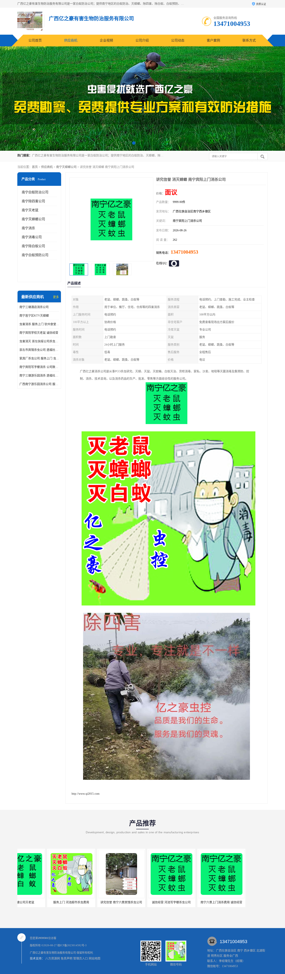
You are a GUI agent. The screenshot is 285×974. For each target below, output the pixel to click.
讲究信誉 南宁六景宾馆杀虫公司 (62, 902)
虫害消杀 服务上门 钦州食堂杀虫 (39, 324)
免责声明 (66, 958)
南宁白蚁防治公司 (35, 192)
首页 (35, 166)
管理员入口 (80, 958)
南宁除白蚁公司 (33, 246)
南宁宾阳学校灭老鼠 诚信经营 (38, 332)
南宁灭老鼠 (30, 210)
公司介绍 (142, 40)
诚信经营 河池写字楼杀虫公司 (112, 902)
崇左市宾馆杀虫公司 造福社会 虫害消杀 (39, 349)
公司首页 (35, 40)
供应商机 (70, 40)
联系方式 (249, 40)
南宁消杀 (28, 228)
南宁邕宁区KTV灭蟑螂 (34, 315)
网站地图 (94, 958)
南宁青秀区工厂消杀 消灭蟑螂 (212, 902)
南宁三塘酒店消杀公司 (34, 307)
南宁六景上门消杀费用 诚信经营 (162, 902)
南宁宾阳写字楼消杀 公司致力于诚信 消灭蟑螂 (39, 367)
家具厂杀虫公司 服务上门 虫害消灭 (39, 358)
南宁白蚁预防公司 (35, 255)
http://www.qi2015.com (86, 793)
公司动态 (177, 40)
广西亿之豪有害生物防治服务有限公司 (53, 952)
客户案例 (213, 40)
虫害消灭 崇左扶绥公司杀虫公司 (39, 341)
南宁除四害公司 (33, 201)
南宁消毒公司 (32, 237)
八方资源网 (52, 958)
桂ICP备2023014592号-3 (72, 945)
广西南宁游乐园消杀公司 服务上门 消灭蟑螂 (39, 384)
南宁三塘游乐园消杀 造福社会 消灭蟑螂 (39, 375)
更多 (56, 297)
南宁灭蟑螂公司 (66, 166)
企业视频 (106, 40)
